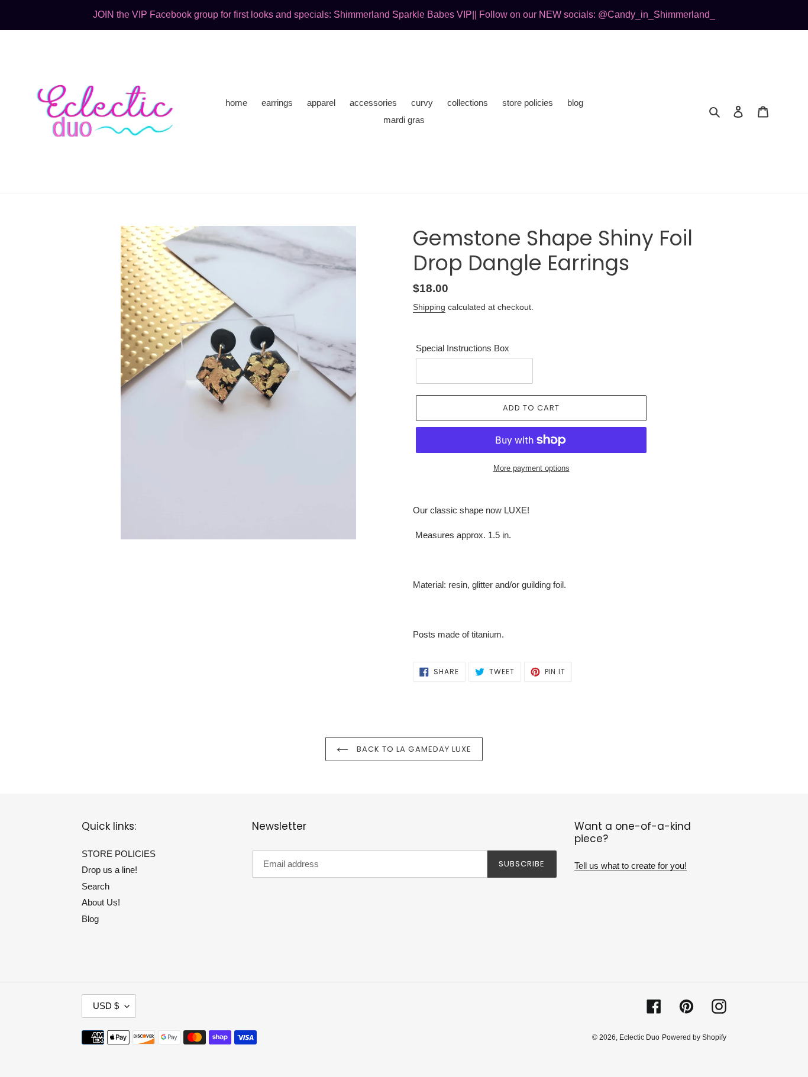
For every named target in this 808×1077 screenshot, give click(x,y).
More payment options (531, 468)
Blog (90, 919)
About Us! (101, 902)
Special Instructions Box (462, 348)
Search (95, 886)
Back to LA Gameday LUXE (412, 749)
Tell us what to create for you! (630, 866)
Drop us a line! (109, 870)
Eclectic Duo (639, 1037)
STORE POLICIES (119, 854)
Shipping (429, 307)
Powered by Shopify (694, 1037)
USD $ (106, 1006)
